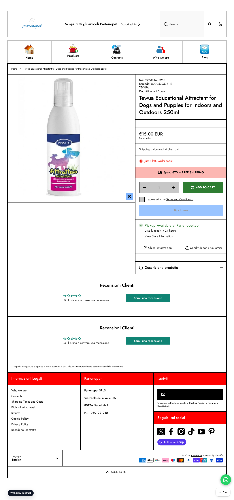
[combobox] (182, 24)
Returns (15, 413)
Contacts (16, 396)
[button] (220, 24)
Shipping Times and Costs (27, 401)
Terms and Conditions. (179, 199)
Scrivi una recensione (148, 298)
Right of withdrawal (23, 407)
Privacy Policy (20, 424)
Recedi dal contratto (23, 430)
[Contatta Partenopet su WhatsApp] (225, 479)
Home (14, 68)
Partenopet (196, 455)
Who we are (19, 390)
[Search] (164, 24)
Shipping (144, 149)
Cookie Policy (20, 419)
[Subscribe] (217, 394)
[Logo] (32, 24)
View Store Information (159, 236)
